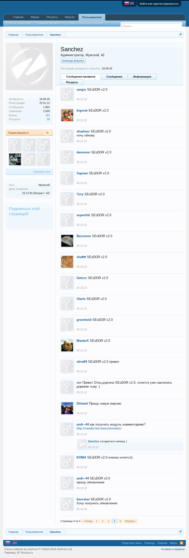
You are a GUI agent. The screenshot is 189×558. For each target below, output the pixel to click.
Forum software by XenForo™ (38, 549)
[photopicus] (29, 159)
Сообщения (114, 76)
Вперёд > (130, 521)
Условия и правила (173, 549)
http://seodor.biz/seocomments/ (99, 428)
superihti (83, 215)
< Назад (87, 521)
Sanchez (93, 441)
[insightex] (29, 145)
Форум (35, 17)
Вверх (173, 543)
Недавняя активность (49, 23)
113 (48, 115)
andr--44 (83, 424)
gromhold (84, 320)
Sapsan (82, 173)
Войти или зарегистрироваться (159, 3)
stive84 (82, 361)
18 (48, 119)
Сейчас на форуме (20, 23)
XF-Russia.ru (25, 552)
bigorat (82, 110)
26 (47, 132)
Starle (81, 299)
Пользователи (92, 17)
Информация (142, 76)
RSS (181, 543)
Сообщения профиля (80, 76)
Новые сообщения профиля (85, 23)
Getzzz (82, 278)
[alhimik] (43, 159)
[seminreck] (15, 159)
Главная (18, 17)
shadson (83, 131)
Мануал (70, 17)
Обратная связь (132, 543)
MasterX (83, 341)
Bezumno (84, 236)
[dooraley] (43, 145)
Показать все (41, 171)
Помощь (149, 543)
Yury (80, 194)
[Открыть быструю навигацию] (180, 34)
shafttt (81, 257)
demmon (83, 152)
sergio (81, 89)
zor (79, 382)
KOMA (81, 457)
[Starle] (15, 145)
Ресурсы (72, 82)
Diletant (82, 403)
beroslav (83, 499)
